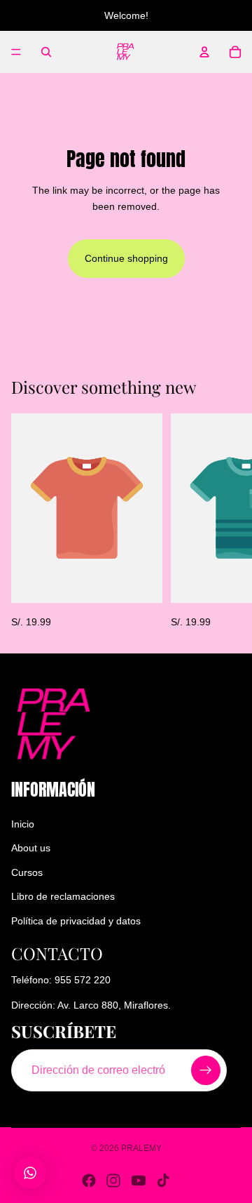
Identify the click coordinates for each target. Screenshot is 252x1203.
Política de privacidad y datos (76, 920)
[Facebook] (88, 1180)
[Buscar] (46, 51)
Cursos (27, 872)
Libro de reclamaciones (63, 896)
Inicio (22, 824)
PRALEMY (141, 1148)
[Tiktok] (163, 1180)
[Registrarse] (205, 1070)
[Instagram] (113, 1180)
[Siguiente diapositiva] (225, 521)
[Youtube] (138, 1180)
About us (30, 848)
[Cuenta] (204, 51)
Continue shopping (126, 258)
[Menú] (16, 52)
